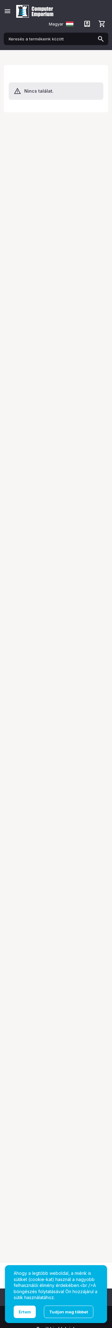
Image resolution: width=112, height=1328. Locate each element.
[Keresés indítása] (101, 39)
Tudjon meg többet (68, 1311)
